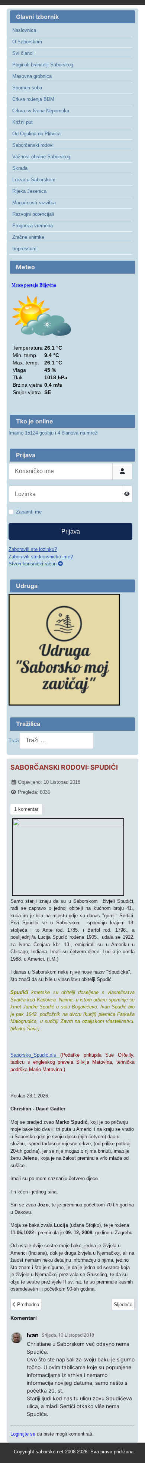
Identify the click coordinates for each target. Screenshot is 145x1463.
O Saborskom (27, 41)
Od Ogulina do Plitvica (36, 133)
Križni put (22, 122)
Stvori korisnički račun (33, 564)
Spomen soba (27, 87)
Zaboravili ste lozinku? (33, 549)
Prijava (70, 531)
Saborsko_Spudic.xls (35, 1055)
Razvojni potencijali (33, 214)
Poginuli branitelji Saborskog (42, 64)
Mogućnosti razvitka (34, 202)
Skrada (20, 168)
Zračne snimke (28, 237)
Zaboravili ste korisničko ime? (41, 556)
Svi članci (22, 53)
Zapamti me (29, 512)
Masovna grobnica (32, 76)
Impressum (24, 248)
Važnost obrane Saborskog (41, 156)
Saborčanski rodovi (33, 145)
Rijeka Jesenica (29, 191)
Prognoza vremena (32, 225)
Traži (14, 740)
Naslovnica (24, 30)
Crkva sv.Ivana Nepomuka (40, 110)
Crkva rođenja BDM (33, 99)
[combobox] (56, 740)
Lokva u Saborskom (33, 179)
